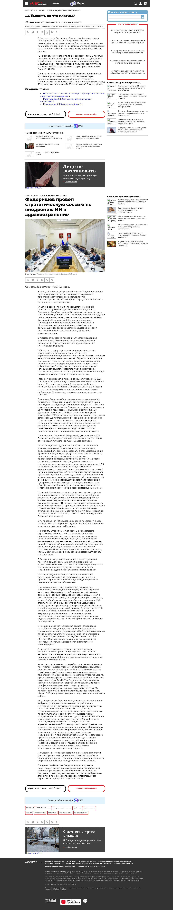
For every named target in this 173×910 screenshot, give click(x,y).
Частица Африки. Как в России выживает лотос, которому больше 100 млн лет (132, 235)
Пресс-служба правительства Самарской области (57, 274)
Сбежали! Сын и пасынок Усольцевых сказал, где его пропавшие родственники (133, 227)
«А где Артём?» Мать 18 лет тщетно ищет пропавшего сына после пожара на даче (132, 105)
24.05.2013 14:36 (31, 10)
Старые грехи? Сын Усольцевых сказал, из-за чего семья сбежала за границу (132, 96)
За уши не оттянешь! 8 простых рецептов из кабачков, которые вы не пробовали (133, 244)
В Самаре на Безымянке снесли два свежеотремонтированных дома (127, 52)
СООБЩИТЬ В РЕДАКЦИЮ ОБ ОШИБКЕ (91, 866)
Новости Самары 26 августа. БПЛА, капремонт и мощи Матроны (127, 31)
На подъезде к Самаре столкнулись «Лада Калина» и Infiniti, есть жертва (127, 72)
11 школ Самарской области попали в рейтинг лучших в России (127, 62)
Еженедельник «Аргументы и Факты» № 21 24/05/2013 (82, 27)
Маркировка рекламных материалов (60, 866)
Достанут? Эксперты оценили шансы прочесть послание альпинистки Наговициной (133, 113)
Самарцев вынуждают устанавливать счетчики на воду (49, 137)
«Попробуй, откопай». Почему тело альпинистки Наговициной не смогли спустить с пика (132, 130)
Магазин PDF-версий (87, 861)
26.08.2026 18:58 (31, 195)
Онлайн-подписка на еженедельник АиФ (114, 861)
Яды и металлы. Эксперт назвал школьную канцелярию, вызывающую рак (130, 210)
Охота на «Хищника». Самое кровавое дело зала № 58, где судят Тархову (127, 41)
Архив (37, 27)
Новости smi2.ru (33, 188)
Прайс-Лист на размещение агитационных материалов (88, 864)
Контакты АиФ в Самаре (123, 864)
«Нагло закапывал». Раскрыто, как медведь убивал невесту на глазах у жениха (132, 218)
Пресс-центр (71, 861)
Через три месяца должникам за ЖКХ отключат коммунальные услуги (89, 146)
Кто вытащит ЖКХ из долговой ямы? (62, 104)
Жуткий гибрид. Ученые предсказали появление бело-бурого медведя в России (133, 202)
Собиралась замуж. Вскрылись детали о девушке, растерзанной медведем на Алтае (131, 121)
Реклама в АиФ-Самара (54, 864)
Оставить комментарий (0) (86, 114)
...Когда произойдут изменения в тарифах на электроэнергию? (89, 137)
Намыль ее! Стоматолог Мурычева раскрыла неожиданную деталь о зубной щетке (131, 88)
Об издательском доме (54, 861)
